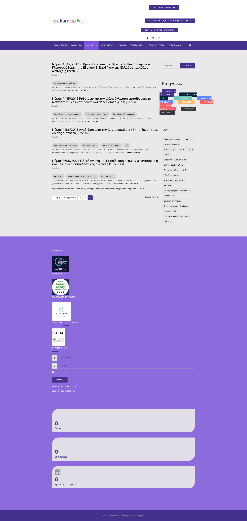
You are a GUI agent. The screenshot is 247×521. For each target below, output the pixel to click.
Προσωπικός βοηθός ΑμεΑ (175, 160)
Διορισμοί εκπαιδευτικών (97, 114)
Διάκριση (167, 185)
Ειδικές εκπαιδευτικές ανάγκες (82, 176)
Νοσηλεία (189, 139)
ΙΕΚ (127, 145)
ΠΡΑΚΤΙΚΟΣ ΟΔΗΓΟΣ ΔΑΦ (164, 7)
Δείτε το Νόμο (82, 90)
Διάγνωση (58, 176)
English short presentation (159, 30)
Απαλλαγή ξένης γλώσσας (65, 83)
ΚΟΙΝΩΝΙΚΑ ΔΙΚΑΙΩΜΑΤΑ (168, 93)
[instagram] (153, 38)
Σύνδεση (60, 379)
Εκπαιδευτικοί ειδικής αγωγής (67, 114)
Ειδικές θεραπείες (171, 175)
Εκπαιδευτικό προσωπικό (124, 114)
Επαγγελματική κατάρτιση (65, 145)
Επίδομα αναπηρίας (172, 139)
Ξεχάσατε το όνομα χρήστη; (64, 386)
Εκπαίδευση (56, 75)
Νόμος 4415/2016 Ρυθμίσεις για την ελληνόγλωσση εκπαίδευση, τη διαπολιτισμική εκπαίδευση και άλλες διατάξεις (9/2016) (101, 100)
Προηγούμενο (70, 198)
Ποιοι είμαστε (60, 45)
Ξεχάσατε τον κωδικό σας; (63, 391)
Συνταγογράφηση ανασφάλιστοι (177, 190)
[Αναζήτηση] (190, 45)
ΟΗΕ (184, 170)
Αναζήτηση (187, 65)
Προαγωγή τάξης (89, 145)
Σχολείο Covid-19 (171, 144)
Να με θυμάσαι (61, 372)
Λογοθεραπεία (170, 211)
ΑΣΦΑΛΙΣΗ (186, 102)
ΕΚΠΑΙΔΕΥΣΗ (182, 98)
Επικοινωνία (175, 45)
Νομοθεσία (91, 45)
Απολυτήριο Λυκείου (111, 145)
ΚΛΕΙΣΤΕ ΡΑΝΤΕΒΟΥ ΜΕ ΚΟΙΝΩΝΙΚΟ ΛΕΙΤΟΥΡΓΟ (170, 21)
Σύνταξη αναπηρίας (172, 201)
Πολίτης (167, 154)
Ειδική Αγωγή (169, 149)
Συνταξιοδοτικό (186, 149)
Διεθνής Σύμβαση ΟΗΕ (173, 165)
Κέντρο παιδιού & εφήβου (133, 515)
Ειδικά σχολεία (107, 176)
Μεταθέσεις (169, 196)
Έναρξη (57, 198)
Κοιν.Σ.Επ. (168, 221)
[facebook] (147, 38)
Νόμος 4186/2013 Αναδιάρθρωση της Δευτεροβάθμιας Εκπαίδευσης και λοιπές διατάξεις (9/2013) (105, 131)
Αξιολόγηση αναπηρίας (173, 180)
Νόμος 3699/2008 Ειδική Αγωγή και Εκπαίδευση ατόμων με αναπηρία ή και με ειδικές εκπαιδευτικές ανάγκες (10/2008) (105, 162)
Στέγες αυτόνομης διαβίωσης (176, 206)
